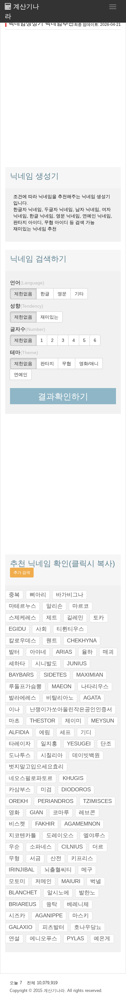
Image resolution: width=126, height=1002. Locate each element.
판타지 (47, 363)
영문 (62, 293)
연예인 (20, 374)
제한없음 (23, 293)
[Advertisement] (63, 98)
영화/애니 (89, 363)
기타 (79, 293)
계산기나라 (22, 11)
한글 (44, 293)
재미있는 (49, 317)
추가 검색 (22, 572)
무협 (66, 363)
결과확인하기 (63, 396)
